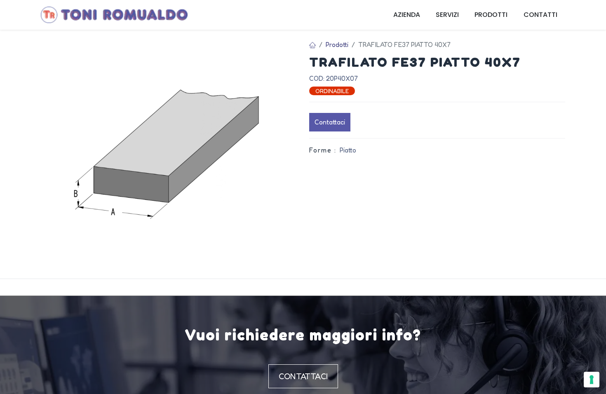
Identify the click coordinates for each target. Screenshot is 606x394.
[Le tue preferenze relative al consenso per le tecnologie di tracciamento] (591, 379)
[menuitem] (406, 15)
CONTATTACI (303, 376)
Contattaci (330, 122)
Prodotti (337, 44)
